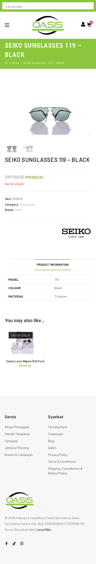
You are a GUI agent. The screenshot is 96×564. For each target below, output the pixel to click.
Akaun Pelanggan (17, 427)
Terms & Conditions (62, 461)
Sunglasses (27, 204)
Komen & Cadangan (19, 455)
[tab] (53, 264)
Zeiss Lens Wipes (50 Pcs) (25, 361)
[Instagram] (22, 543)
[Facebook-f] (6, 543)
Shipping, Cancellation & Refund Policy (65, 470)
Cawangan (55, 434)
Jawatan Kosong (17, 448)
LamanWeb (43, 529)
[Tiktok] (14, 543)
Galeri (52, 448)
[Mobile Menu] (7, 25)
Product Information (53, 264)
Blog (51, 441)
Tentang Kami (57, 427)
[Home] (6, 63)
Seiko (18, 210)
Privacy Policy (58, 455)
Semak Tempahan (17, 434)
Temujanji (11, 441)
